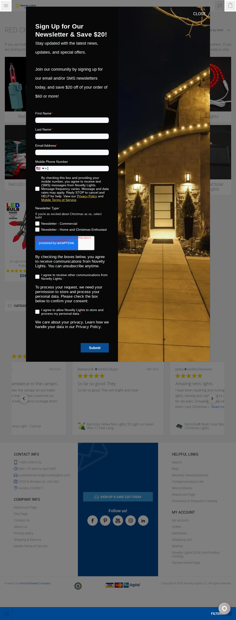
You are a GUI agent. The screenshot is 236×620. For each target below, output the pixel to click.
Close (199, 13)
